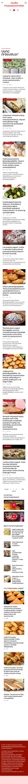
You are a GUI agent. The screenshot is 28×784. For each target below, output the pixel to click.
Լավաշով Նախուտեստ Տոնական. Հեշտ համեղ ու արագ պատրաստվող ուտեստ (13, 79)
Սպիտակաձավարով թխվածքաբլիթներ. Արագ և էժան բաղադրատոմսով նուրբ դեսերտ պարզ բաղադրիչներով (13, 163)
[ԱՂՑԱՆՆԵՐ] (14, 72)
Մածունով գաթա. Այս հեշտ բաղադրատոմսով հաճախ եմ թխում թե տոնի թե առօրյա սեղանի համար (13, 670)
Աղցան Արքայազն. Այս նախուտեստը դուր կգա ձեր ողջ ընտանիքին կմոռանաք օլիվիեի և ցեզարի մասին (18, 533)
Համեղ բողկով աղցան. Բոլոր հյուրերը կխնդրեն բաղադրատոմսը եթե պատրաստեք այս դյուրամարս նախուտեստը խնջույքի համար (14, 467)
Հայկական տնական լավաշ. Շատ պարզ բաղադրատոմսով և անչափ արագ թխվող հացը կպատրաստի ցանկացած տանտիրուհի (14, 120)
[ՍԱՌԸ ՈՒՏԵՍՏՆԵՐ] (14, 413)
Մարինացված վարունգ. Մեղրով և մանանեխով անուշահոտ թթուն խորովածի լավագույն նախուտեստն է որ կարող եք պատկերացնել (14, 207)
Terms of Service (6, 748)
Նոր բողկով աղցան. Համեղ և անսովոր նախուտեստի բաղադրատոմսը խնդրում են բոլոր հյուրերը (13, 250)
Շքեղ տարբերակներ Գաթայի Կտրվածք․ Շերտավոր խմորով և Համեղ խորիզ (17, 556)
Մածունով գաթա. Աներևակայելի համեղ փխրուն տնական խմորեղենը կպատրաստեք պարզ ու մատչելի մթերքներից (13, 642)
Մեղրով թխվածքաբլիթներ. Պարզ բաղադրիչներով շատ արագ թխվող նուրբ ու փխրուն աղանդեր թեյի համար (14, 291)
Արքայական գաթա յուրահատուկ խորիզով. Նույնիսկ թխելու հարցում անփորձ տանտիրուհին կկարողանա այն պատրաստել (13, 611)
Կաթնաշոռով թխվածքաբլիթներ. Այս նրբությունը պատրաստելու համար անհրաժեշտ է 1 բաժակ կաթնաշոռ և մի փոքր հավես (14, 376)
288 (22, 489)
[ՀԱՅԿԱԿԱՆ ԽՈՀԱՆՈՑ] (14, 112)
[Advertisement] (14, 32)
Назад (6, 489)
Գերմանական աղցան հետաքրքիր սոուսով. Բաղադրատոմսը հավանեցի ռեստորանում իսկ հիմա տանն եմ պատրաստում (14, 332)
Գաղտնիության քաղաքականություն (13, 746)
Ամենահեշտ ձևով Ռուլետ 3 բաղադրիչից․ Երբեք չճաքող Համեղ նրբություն (17, 580)
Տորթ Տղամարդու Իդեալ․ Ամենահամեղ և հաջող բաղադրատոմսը (17, 568)
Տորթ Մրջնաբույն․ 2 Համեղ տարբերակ (17, 543)
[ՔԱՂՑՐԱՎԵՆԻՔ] (14, 155)
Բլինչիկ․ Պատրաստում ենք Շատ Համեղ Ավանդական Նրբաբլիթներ (13, 696)
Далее (14, 491)
